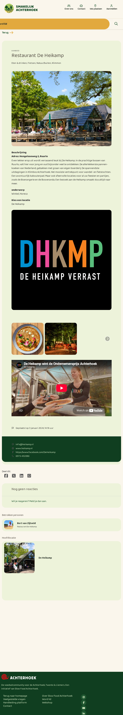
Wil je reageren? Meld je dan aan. (29, 501)
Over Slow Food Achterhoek (57, 696)
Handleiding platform (15, 703)
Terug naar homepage (15, 696)
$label (83, 697)
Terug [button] (5, 33)
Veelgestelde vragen (14, 699)
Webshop (47, 703)
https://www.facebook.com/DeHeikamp (36, 452)
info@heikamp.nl (25, 444)
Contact (7, 706)
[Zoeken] (116, 24)
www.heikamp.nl (24, 448)
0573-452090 (22, 456)
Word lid (46, 699)
